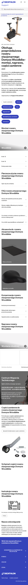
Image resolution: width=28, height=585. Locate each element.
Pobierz (4, 515)
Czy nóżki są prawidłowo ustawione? (12, 222)
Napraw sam (6, 111)
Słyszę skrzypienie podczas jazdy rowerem (11, 199)
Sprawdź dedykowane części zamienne (13, 431)
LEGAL (3, 567)
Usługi (3, 562)
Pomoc (3, 556)
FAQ (17, 107)
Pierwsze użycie (7, 107)
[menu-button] (25, 2)
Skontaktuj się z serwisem (10, 116)
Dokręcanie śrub (6, 166)
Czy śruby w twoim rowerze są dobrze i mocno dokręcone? (13, 216)
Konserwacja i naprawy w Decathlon (13, 550)
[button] (9, 359)
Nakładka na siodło (8, 288)
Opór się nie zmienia (7, 183)
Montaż (19, 102)
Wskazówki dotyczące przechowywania (8, 311)
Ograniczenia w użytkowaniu (10, 317)
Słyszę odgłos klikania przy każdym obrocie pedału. (12, 206)
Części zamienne (7, 102)
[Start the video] (25, 148)
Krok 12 (3, 156)
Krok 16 (3, 161)
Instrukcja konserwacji (8, 305)
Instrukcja (6, 121)
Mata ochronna (7, 262)
